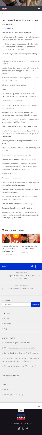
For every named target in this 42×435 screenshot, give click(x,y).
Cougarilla (9, 28)
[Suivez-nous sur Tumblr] (35, 266)
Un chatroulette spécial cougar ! (14, 395)
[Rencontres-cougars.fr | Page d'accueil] (5, 8)
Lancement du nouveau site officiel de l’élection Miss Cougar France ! (10, 248)
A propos (7, 318)
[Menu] (39, 8)
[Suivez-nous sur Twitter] (31, 266)
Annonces (7, 323)
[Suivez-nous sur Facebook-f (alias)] (39, 266)
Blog (3, 14)
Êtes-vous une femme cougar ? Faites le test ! (20, 366)
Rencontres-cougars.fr (25, 423)
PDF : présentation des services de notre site (19, 348)
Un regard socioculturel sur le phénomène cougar (21, 353)
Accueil (6, 389)
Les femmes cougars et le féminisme (17, 343)
